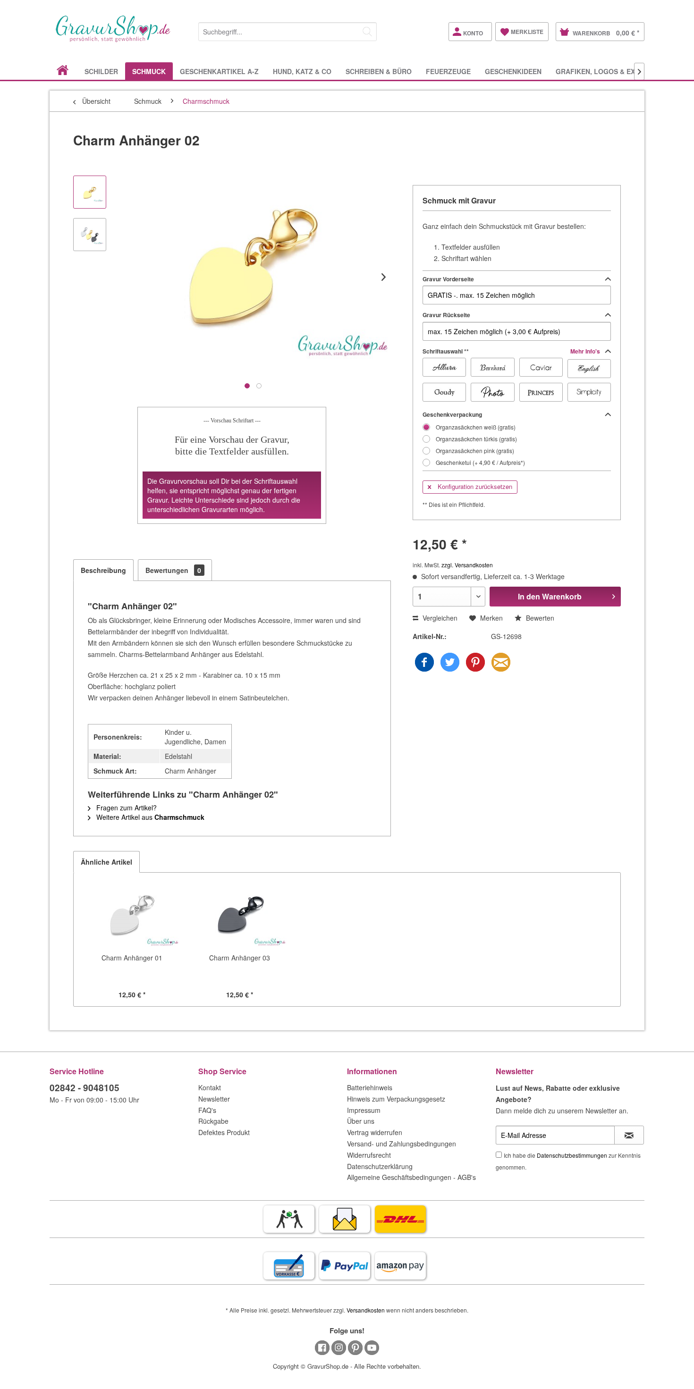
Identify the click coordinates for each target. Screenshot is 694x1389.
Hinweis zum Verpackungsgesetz (396, 1098)
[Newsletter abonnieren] (629, 1135)
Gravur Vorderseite (448, 279)
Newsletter (214, 1098)
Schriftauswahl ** (512, 351)
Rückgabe (213, 1121)
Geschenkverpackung (452, 414)
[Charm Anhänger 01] (132, 915)
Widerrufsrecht (369, 1155)
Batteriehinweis (369, 1087)
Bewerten (539, 618)
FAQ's (207, 1110)
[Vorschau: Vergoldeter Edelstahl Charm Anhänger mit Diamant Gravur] (89, 192)
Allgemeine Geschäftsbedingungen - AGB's (411, 1177)
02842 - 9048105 (84, 1087)
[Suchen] (367, 31)
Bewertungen (173, 570)
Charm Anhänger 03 (239, 957)
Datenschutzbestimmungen (572, 1155)
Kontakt (209, 1087)
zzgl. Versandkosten (467, 565)
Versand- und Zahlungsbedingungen (401, 1143)
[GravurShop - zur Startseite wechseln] (113, 38)
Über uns (360, 1121)
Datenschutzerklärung (380, 1166)
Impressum (364, 1110)
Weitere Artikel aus (149, 817)
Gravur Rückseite (446, 315)
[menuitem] (287, 30)
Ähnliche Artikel (106, 862)
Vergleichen (439, 618)
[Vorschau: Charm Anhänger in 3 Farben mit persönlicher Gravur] (89, 234)
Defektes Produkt (224, 1132)
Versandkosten (366, 1310)
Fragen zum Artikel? (125, 807)
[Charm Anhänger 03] (240, 915)
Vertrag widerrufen (374, 1132)
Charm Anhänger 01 (132, 957)
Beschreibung (103, 570)
